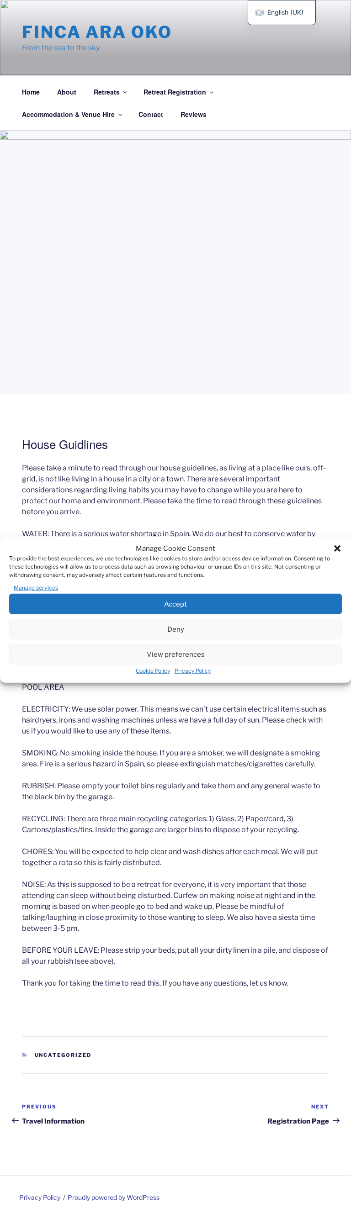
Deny (175, 629)
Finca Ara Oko (97, 32)
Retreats (107, 91)
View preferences (176, 654)
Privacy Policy (193, 670)
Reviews (194, 114)
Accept (175, 604)
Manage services (36, 587)
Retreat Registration (175, 91)
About (66, 91)
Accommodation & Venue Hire (68, 114)
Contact (150, 114)
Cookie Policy (153, 670)
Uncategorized (63, 1055)
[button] (337, 548)
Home (31, 91)
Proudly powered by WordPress (114, 1197)
